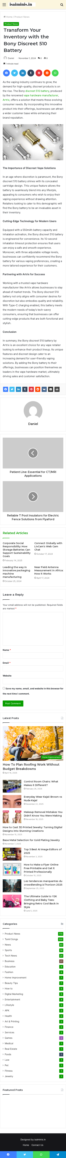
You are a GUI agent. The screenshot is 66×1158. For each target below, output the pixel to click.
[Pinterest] (31, 389)
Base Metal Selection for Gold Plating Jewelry (31, 840)
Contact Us (37, 1145)
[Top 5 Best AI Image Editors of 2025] (12, 854)
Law (7, 1059)
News (8, 944)
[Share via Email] (50, 389)
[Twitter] (12, 389)
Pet (6, 1065)
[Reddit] (37, 389)
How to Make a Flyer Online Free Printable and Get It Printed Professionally (41, 868)
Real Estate (11, 1048)
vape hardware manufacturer (41, 95)
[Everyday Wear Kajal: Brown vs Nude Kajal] (12, 801)
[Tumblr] (24, 389)
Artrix (6, 99)
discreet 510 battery (37, 91)
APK (7, 1010)
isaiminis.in (40, 1139)
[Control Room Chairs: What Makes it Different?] (12, 786)
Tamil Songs (11, 939)
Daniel (33, 424)
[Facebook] (5, 389)
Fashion (9, 972)
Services (9, 1032)
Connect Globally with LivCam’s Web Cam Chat (48, 546)
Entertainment (12, 999)
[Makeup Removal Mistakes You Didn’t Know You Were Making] (12, 816)
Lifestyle (9, 1005)
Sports (8, 950)
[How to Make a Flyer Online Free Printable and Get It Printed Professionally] (12, 869)
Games (8, 1038)
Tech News (11, 955)
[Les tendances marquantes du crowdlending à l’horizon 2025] (12, 885)
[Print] (57, 389)
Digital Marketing (14, 994)
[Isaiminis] (22, 4)
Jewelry (9, 1076)
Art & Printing (12, 1021)
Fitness (9, 1070)
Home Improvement (15, 977)
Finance (9, 1027)
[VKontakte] (44, 389)
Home (9, 16)
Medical (9, 1043)
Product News (21, 16)
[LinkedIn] (18, 389)
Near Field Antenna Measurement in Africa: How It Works (48, 570)
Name (7, 650)
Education (10, 966)
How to (9, 988)
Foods (8, 1054)
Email (6, 662)
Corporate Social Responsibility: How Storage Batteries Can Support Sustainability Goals (16, 550)
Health (8, 1016)
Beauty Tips (11, 983)
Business (9, 961)
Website (7, 675)
